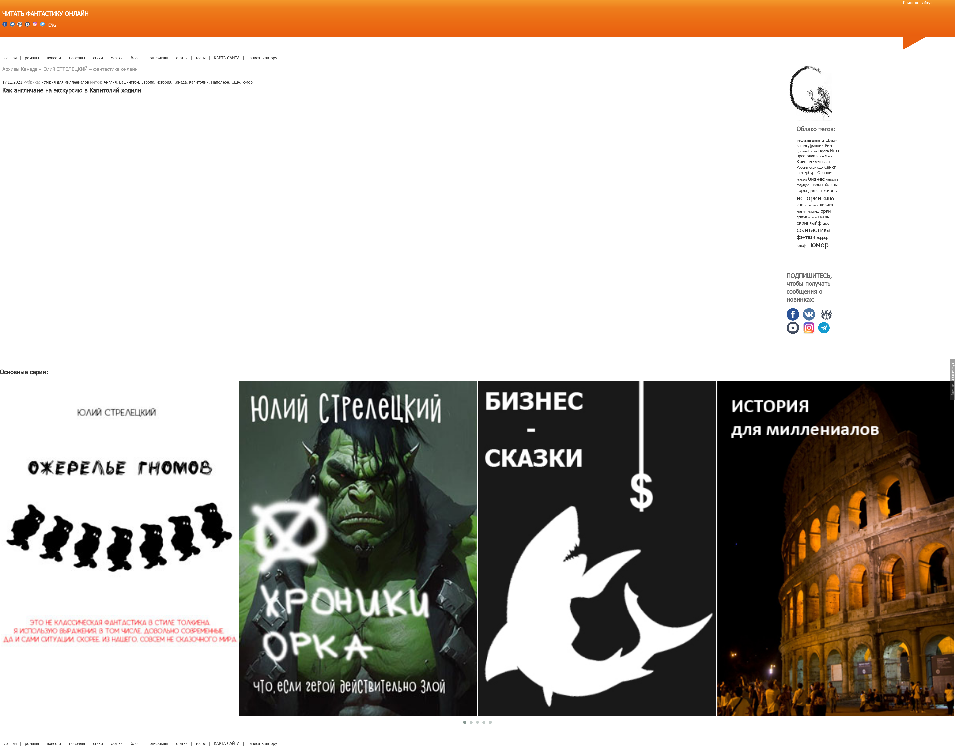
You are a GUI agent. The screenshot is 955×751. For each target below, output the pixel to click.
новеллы (77, 57)
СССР (812, 167)
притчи (802, 217)
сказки (117, 57)
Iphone (816, 140)
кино (828, 198)
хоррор (822, 237)
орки (826, 210)
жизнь (830, 190)
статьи (182, 57)
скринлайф (809, 222)
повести (54, 57)
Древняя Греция (807, 151)
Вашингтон (129, 82)
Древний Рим (820, 145)
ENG (51, 25)
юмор (248, 82)
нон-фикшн (157, 57)
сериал (812, 217)
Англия (110, 82)
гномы (815, 184)
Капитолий (199, 82)
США (236, 82)
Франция (825, 172)
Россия (802, 167)
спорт (827, 223)
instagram (804, 140)
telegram (831, 140)
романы (32, 57)
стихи (98, 57)
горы (802, 190)
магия (802, 211)
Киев (801, 161)
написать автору (262, 57)
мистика (813, 211)
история (164, 82)
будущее (803, 185)
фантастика (813, 230)
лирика (826, 204)
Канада (180, 82)
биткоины (832, 179)
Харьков (802, 179)
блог (135, 57)
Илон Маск (824, 156)
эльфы (803, 245)
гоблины (830, 184)
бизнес (816, 178)
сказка (824, 216)
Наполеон (220, 82)
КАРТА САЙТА (226, 57)
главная (9, 57)
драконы (815, 190)
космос (814, 205)
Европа (147, 82)
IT (823, 140)
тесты (201, 57)
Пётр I (826, 162)
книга (802, 204)
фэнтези (806, 237)
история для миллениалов (65, 82)
